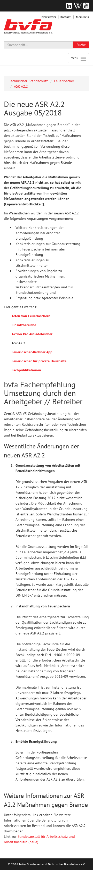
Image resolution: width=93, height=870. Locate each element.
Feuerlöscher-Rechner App (32, 352)
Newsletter (49, 17)
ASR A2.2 (21, 86)
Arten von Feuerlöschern (31, 316)
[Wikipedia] (77, 5)
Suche (81, 45)
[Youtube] (86, 5)
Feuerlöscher (64, 81)
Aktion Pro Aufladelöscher (32, 334)
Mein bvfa (82, 17)
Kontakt (65, 17)
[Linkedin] (69, 5)
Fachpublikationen (26, 370)
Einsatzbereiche (24, 325)
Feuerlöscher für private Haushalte (39, 361)
